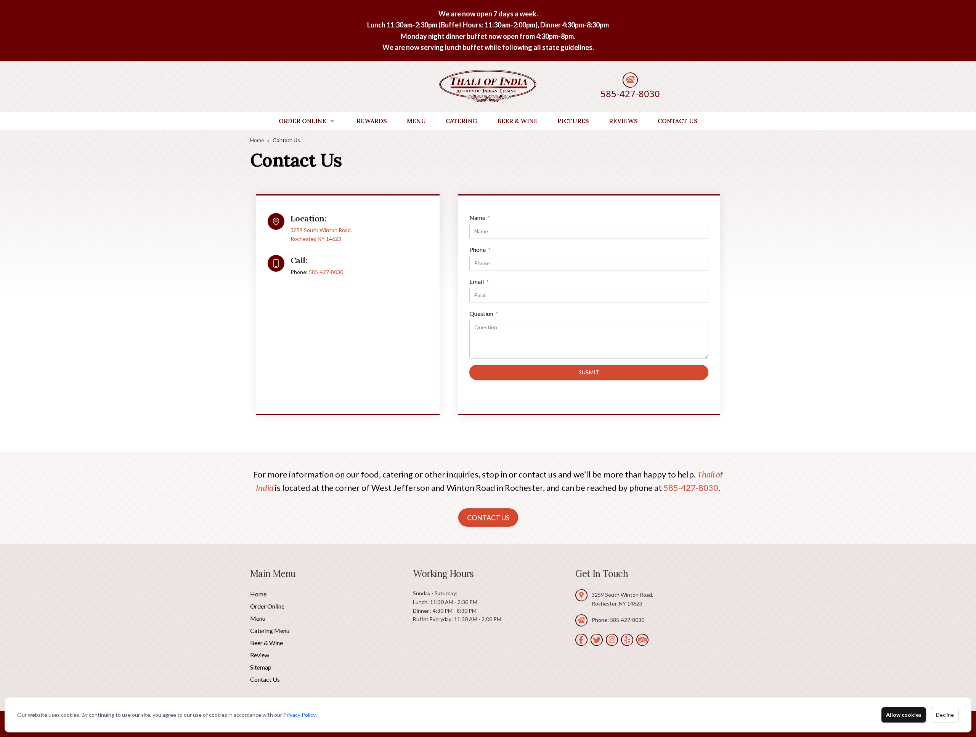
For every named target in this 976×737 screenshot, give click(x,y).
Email (479, 282)
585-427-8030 (630, 93)
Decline (945, 714)
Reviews (623, 121)
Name (479, 218)
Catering (461, 121)
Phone (480, 250)
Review (259, 654)
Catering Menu (269, 630)
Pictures (573, 121)
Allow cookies (903, 714)
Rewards (371, 121)
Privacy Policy (299, 714)
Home (257, 140)
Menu (416, 121)
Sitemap (260, 667)
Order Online (302, 121)
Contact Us (678, 121)
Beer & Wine (517, 121)
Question (483, 314)
